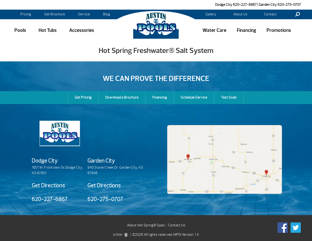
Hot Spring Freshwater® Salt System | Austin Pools (156, 25)
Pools (20, 30)
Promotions (279, 30)
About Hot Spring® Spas (146, 225)
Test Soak (229, 97)
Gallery (211, 14)
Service (84, 14)
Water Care (214, 30)
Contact (270, 14)
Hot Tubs (48, 30)
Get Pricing (83, 97)
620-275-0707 (289, 4)
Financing (246, 30)
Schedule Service (194, 97)
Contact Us (176, 225)
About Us (240, 14)
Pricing (25, 14)
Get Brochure (54, 14)
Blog (106, 14)
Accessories (81, 30)
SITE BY (118, 235)
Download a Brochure (121, 97)
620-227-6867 (245, 4)
